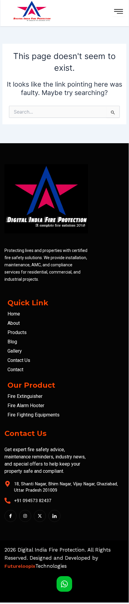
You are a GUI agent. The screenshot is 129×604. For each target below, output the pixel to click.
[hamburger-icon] (119, 12)
